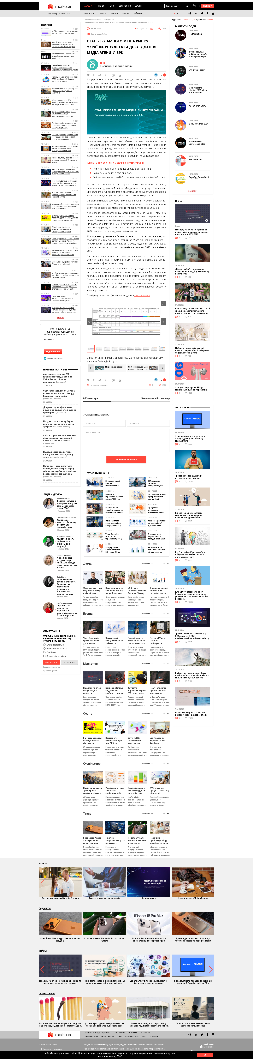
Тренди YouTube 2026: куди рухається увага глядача (188, 477)
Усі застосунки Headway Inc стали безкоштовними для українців (63, 56)
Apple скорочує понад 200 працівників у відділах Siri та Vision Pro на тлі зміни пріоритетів (57, 378)
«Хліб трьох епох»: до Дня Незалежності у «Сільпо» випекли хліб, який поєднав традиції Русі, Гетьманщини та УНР (64, 44)
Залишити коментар (126, 459)
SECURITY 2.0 (195, 159)
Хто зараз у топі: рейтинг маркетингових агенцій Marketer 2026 (113, 485)
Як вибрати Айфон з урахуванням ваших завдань (60, 939)
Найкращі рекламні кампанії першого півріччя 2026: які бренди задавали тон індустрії (192, 350)
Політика (154, 1036)
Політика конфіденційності (97, 1033)
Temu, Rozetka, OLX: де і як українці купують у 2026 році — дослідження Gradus (113, 540)
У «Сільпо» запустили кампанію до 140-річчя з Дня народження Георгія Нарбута (65, 275)
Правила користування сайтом (99, 1036)
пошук (187, 6)
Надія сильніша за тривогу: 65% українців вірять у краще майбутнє (65, 90)
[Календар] (194, 6)
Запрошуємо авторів (128, 1036)
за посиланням (142, 295)
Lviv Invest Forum (197, 70)
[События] (198, 6)
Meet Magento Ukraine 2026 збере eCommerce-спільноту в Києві (198, 91)
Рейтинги (138, 13)
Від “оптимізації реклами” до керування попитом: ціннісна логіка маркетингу (190, 554)
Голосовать (51, 662)
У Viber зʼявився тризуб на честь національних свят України (65, 32)
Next (163, 321)
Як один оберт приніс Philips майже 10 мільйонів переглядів (191, 388)
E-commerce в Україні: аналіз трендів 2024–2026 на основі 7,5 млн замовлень (156, 539)
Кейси (43, 951)
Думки (138, 6)
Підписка (207, 6)
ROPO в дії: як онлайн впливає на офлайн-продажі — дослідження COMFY (114, 512)
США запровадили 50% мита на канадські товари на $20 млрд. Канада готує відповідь (59, 393)
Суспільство (125, 6)
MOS (144, 1036)
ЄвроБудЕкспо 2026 (199, 177)
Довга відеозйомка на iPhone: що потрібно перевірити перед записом (193, 939)
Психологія (47, 993)
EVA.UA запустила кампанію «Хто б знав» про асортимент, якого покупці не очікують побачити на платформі (192, 312)
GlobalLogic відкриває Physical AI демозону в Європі (65, 263)
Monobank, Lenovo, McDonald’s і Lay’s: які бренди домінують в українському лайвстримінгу (65, 183)
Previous (89, 321)
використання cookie (148, 1053)
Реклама (133, 1033)
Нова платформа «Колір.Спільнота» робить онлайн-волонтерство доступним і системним (62, 298)
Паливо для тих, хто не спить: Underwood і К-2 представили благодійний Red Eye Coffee (64, 287)
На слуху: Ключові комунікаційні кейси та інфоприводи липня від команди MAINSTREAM (191, 232)
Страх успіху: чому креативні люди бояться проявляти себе (193, 1024)
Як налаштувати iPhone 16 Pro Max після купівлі (104, 939)
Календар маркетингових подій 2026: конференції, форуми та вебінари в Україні (65, 79)
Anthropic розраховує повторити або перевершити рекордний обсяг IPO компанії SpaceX (59, 438)
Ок (205, 1055)
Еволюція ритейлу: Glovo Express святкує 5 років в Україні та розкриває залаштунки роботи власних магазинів (65, 241)
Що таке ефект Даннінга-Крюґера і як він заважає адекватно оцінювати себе (104, 1024)
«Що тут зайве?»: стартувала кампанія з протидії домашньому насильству (64, 114)
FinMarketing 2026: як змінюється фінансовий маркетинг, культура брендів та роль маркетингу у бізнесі (65, 67)
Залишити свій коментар (155, 398)
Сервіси (102, 13)
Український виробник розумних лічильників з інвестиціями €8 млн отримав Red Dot (65, 206)
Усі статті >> (147, 564)
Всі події (192, 191)
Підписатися (53, 351)
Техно (111, 6)
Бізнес (101, 6)
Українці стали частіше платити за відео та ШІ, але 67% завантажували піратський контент (65, 252)
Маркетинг (89, 6)
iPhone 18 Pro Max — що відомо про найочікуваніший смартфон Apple (148, 939)
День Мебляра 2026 (198, 124)
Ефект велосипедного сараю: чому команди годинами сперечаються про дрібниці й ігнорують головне (148, 1024)
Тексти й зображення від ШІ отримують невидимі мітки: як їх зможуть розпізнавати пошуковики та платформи (65, 171)
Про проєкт (119, 1033)
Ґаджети (45, 908)
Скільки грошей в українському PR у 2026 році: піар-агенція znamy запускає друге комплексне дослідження (65, 137)
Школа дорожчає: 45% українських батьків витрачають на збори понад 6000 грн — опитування (65, 102)
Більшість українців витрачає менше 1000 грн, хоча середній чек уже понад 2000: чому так (114, 500)
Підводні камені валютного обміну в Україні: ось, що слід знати (58, 454)
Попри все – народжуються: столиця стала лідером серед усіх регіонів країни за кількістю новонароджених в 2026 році (59, 470)
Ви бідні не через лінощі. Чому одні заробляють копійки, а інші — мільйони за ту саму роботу (192, 675)
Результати (69, 662)
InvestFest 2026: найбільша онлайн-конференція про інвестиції (198, 55)
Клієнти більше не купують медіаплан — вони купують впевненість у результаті (188, 515)
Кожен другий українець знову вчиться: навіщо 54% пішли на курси (64, 160)
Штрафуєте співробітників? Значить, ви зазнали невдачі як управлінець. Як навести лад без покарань (191, 595)
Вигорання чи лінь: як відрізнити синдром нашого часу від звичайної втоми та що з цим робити (60, 1024)
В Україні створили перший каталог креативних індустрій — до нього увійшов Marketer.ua (65, 310)
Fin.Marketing (195, 34)
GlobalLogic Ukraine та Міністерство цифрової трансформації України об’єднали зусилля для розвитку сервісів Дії (65, 229)
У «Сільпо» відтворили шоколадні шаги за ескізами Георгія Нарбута (64, 195)
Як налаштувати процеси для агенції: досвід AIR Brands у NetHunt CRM (190, 438)
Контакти (145, 1033)
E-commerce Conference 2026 (197, 142)
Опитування (142, 29)
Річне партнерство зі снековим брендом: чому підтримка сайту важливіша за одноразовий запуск (104, 982)
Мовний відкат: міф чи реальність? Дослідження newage (157, 524)
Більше (60, 318)
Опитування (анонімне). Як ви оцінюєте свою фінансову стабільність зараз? (59, 638)
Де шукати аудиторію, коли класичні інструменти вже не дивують (148, 982)
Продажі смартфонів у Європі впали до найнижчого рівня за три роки (58, 424)
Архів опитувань (50, 671)
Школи (126, 13)
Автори (114, 13)
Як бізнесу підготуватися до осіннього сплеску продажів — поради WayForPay (65, 125)
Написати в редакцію (99, 385)
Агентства (89, 13)
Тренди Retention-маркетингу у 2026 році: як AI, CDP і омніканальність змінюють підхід (192, 636)
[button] (168, 564)
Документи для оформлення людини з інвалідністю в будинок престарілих (60, 410)
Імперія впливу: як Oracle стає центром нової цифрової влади (191, 713)
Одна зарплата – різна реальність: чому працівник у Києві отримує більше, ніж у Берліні (113, 527)
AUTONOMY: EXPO (197, 106)
